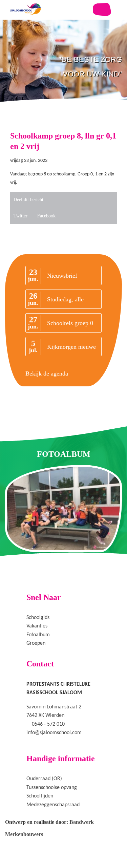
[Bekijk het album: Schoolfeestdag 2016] (63, 508)
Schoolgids (37, 617)
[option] (63, 81)
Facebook (46, 215)
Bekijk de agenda (46, 373)
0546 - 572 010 (48, 724)
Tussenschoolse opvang (51, 787)
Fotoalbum (38, 635)
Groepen (35, 643)
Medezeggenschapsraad (53, 805)
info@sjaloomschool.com (54, 732)
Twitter (20, 215)
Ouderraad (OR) (44, 779)
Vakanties (36, 626)
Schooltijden (39, 796)
